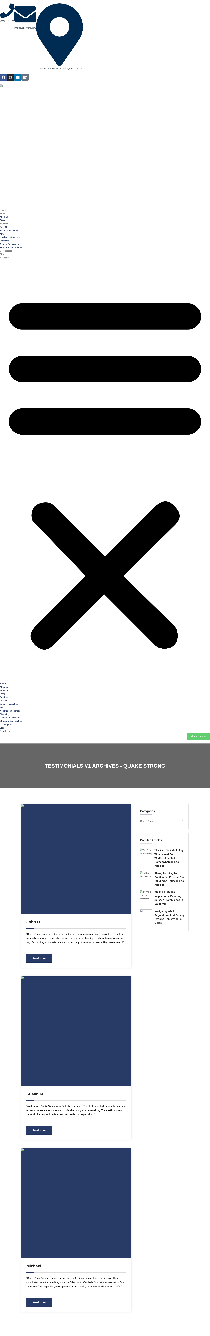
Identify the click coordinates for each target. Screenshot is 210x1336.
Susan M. (35, 1094)
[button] (105, 471)
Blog (2, 254)
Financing (4, 241)
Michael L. (36, 1266)
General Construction (10, 244)
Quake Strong (162, 821)
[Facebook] (3, 77)
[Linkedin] (17, 77)
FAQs (2, 220)
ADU (2, 234)
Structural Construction (11, 247)
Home (3, 210)
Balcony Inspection (9, 230)
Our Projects (6, 251)
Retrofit (3, 227)
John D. (33, 922)
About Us (4, 213)
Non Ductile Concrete (10, 237)
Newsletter (5, 258)
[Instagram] (10, 77)
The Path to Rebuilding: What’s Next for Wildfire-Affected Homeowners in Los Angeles (169, 858)
